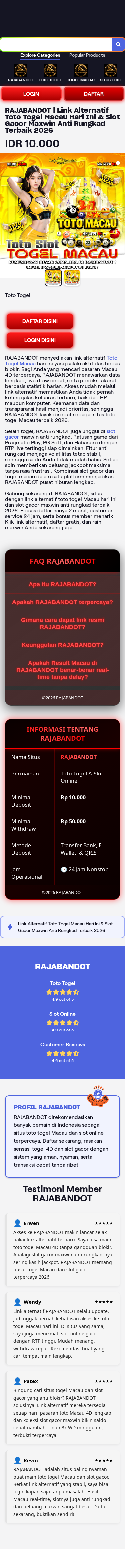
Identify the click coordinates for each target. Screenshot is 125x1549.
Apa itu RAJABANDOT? (62, 584)
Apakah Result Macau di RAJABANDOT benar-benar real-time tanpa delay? (62, 670)
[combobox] (56, 44)
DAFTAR (94, 94)
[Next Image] (119, 216)
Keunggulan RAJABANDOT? (63, 645)
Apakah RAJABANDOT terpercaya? (62, 602)
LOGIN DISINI (40, 340)
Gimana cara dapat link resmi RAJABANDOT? (62, 623)
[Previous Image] (5, 216)
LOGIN (31, 94)
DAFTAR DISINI (40, 321)
